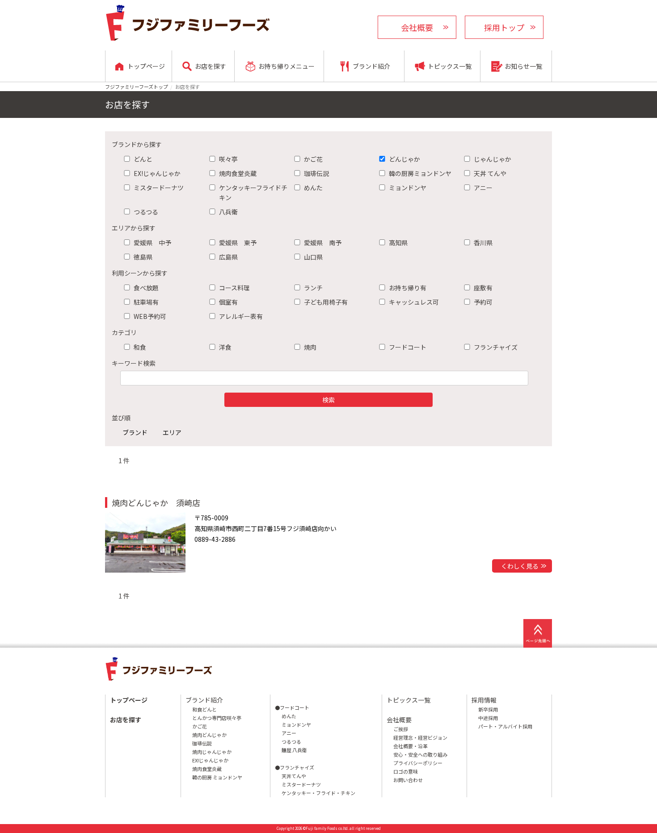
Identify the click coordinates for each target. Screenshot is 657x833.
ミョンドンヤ (407, 187)
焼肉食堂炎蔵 (238, 173)
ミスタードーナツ (159, 187)
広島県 (228, 256)
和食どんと (204, 709)
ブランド (134, 432)
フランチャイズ (496, 347)
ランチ (313, 287)
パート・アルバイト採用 (505, 726)
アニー (483, 187)
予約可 (483, 301)
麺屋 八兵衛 (294, 749)
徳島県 (143, 256)
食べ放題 (146, 287)
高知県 (398, 242)
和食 (140, 347)
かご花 (313, 159)
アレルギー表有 (241, 316)
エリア (172, 432)
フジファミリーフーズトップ (136, 86)
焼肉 (310, 347)
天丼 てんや (490, 173)
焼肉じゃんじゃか (212, 751)
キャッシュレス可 (414, 301)
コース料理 (234, 287)
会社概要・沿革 (410, 745)
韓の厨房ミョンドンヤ (420, 173)
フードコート (407, 347)
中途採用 (488, 717)
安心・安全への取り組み (420, 754)
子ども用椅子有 (326, 301)
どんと (143, 159)
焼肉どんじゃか (209, 734)
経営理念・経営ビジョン (420, 737)
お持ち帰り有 (407, 287)
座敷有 (483, 287)
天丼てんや (294, 775)
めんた (313, 187)
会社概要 (417, 27)
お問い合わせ (408, 779)
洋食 (225, 347)
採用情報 (484, 699)
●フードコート (292, 707)
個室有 (228, 301)
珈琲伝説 (316, 173)
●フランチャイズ (294, 767)
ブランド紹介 (204, 699)
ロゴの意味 (405, 771)
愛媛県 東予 (238, 242)
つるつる (146, 211)
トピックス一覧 (408, 699)
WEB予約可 (150, 316)
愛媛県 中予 (152, 242)
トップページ (128, 699)
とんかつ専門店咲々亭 (216, 717)
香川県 (483, 242)
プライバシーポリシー (417, 762)
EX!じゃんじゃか (157, 173)
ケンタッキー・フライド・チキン (318, 792)
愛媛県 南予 (322, 242)
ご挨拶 (400, 729)
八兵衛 (228, 211)
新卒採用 (488, 709)
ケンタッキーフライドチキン (253, 192)
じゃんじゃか (492, 159)
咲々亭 (228, 159)
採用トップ (504, 27)
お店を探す (125, 719)
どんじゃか (404, 159)
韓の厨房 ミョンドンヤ (217, 777)
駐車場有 (146, 301)
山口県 (313, 256)
